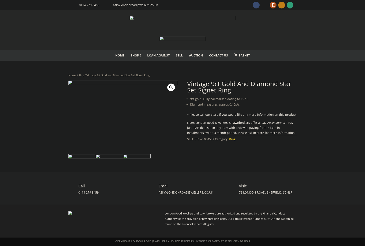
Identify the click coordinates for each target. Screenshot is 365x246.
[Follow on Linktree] (290, 5)
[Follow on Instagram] (264, 5)
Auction (196, 55)
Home (119, 55)
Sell (179, 55)
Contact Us (218, 55)
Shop (135, 55)
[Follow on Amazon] (281, 5)
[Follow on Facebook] (256, 5)
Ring (81, 75)
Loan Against (158, 55)
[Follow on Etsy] (273, 5)
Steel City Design (237, 241)
